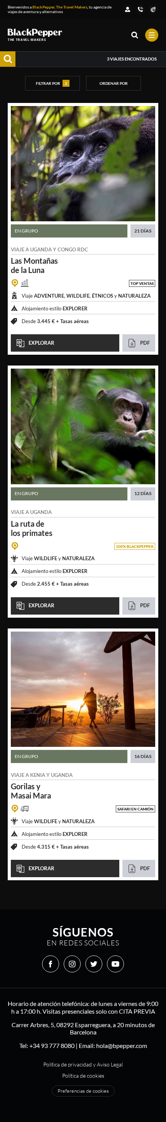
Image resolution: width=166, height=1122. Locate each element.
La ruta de (32, 528)
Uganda (41, 249)
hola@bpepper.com (121, 1045)
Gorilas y (31, 791)
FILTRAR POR (51, 83)
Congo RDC (73, 249)
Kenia (37, 775)
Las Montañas (34, 265)
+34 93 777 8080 (52, 1045)
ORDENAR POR (114, 83)
